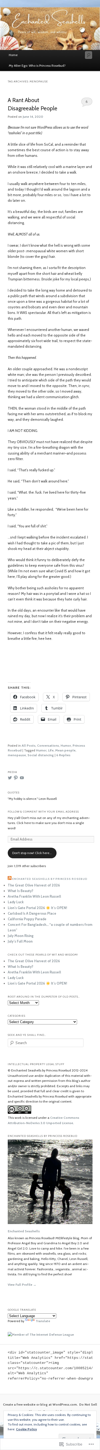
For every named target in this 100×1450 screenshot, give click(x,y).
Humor (66, 745)
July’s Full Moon (20, 941)
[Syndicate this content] (9, 879)
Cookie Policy (26, 1429)
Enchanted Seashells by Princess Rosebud (49, 879)
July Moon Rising (21, 936)
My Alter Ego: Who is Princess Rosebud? (37, 66)
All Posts (28, 745)
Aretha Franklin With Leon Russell (34, 896)
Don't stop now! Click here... (32, 853)
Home (13, 55)
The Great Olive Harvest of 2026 (34, 885)
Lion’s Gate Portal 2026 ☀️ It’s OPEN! (37, 908)
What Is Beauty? (20, 891)
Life (51, 750)
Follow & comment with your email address (43, 811)
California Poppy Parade (27, 919)
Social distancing (40, 755)
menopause (17, 755)
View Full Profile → (22, 1285)
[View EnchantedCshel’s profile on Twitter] (10, 778)
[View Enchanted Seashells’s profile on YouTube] (22, 778)
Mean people (65, 750)
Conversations (48, 745)
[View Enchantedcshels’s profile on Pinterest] (16, 778)
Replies (63, 755)
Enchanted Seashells (24, 1231)
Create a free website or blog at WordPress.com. (40, 1404)
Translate (43, 1321)
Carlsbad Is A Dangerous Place (32, 913)
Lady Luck (16, 902)
